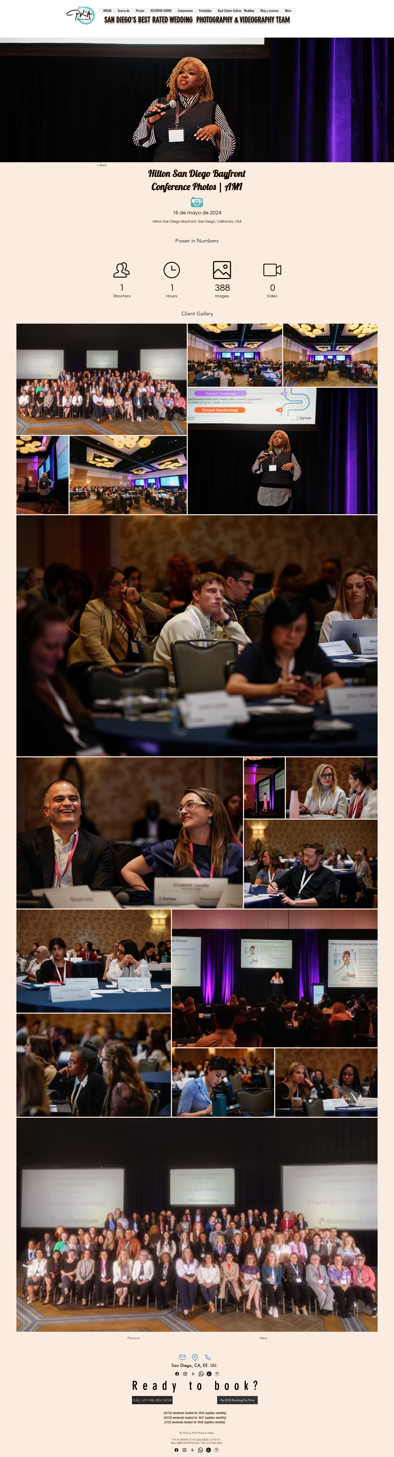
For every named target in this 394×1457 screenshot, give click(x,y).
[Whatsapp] (201, 1373)
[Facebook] (177, 1373)
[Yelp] (193, 1373)
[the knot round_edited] (209, 1373)
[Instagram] (185, 1373)
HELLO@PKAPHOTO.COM (185, 1443)
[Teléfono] (208, 1357)
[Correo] (182, 1357)
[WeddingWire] (217, 1373)
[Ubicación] (195, 1357)
